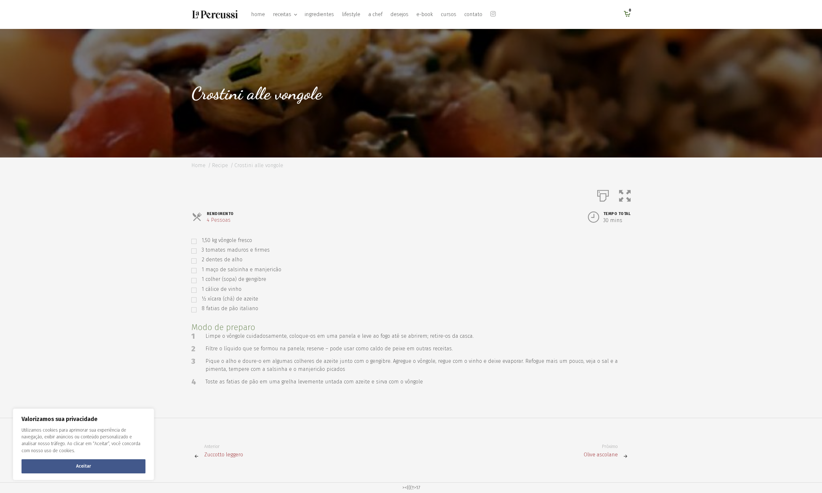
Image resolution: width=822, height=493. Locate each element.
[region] (83, 444)
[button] (625, 194)
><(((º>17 (411, 487)
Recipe (220, 165)
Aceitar (83, 466)
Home (198, 165)
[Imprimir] (603, 194)
